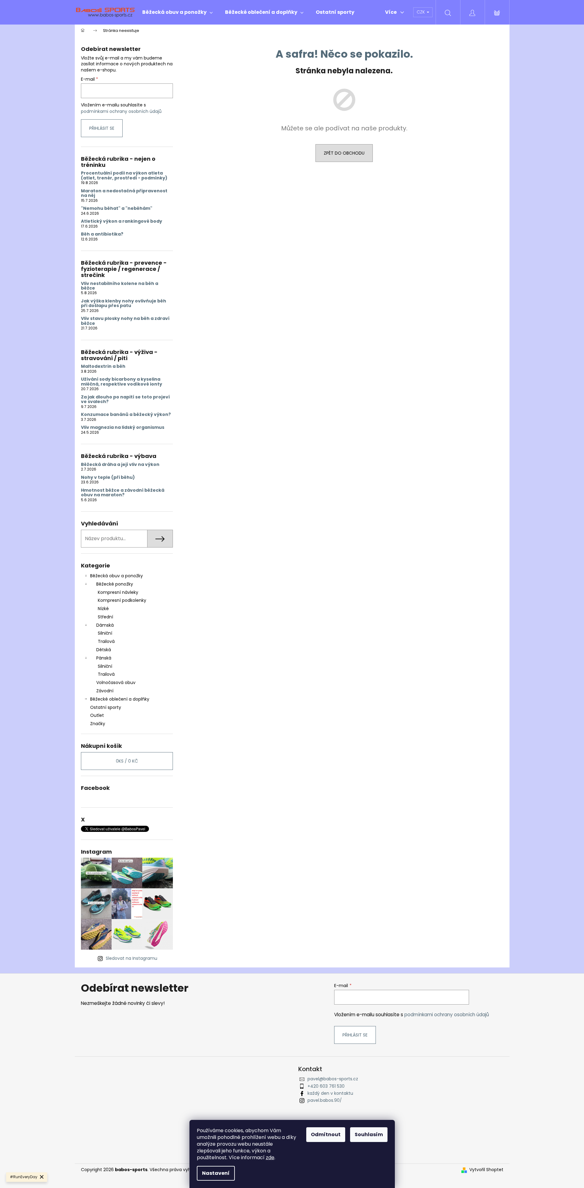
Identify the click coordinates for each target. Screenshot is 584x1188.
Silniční (105, 633)
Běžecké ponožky (114, 584)
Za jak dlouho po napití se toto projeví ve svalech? (125, 399)
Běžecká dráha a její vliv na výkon (120, 464)
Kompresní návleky (118, 592)
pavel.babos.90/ (324, 1100)
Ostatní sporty (105, 707)
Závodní (104, 691)
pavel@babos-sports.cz (332, 1079)
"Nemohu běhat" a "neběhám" (116, 208)
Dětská (103, 650)
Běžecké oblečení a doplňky (119, 699)
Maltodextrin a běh (103, 366)
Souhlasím (369, 1134)
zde (270, 1157)
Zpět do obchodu (344, 153)
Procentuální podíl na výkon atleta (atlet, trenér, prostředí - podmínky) (124, 175)
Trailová (106, 641)
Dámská (105, 625)
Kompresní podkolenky (122, 600)
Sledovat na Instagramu (131, 958)
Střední (105, 617)
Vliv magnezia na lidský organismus (122, 427)
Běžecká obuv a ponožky (116, 576)
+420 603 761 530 (326, 1086)
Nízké (103, 609)
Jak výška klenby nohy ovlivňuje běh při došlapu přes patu (123, 303)
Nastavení (216, 1173)
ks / (127, 761)
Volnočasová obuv (116, 682)
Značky (97, 724)
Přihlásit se (101, 128)
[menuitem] (177, 12)
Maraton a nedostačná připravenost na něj (124, 193)
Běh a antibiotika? (102, 234)
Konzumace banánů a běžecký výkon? (126, 414)
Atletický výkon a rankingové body (121, 221)
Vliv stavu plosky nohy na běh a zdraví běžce (125, 321)
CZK (421, 12)
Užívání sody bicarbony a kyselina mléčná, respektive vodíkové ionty (121, 381)
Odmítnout (326, 1134)
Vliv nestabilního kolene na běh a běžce (119, 286)
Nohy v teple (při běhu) (108, 477)
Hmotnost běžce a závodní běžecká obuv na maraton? (122, 493)
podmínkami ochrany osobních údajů (121, 111)
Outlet (97, 715)
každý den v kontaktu (330, 1093)
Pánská (103, 658)
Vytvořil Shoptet (486, 1170)
